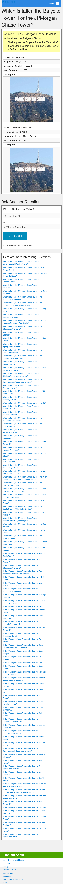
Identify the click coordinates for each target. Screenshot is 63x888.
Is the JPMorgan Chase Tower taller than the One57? (24, 663)
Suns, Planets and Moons (13, 860)
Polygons (7, 867)
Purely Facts (8, 2)
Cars (5, 883)
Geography (7, 876)
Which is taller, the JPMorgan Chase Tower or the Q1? (24, 403)
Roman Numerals (10, 870)
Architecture (8, 873)
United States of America (13, 880)
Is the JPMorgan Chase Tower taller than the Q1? (22, 607)
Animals (6, 863)
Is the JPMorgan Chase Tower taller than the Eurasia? (24, 807)
